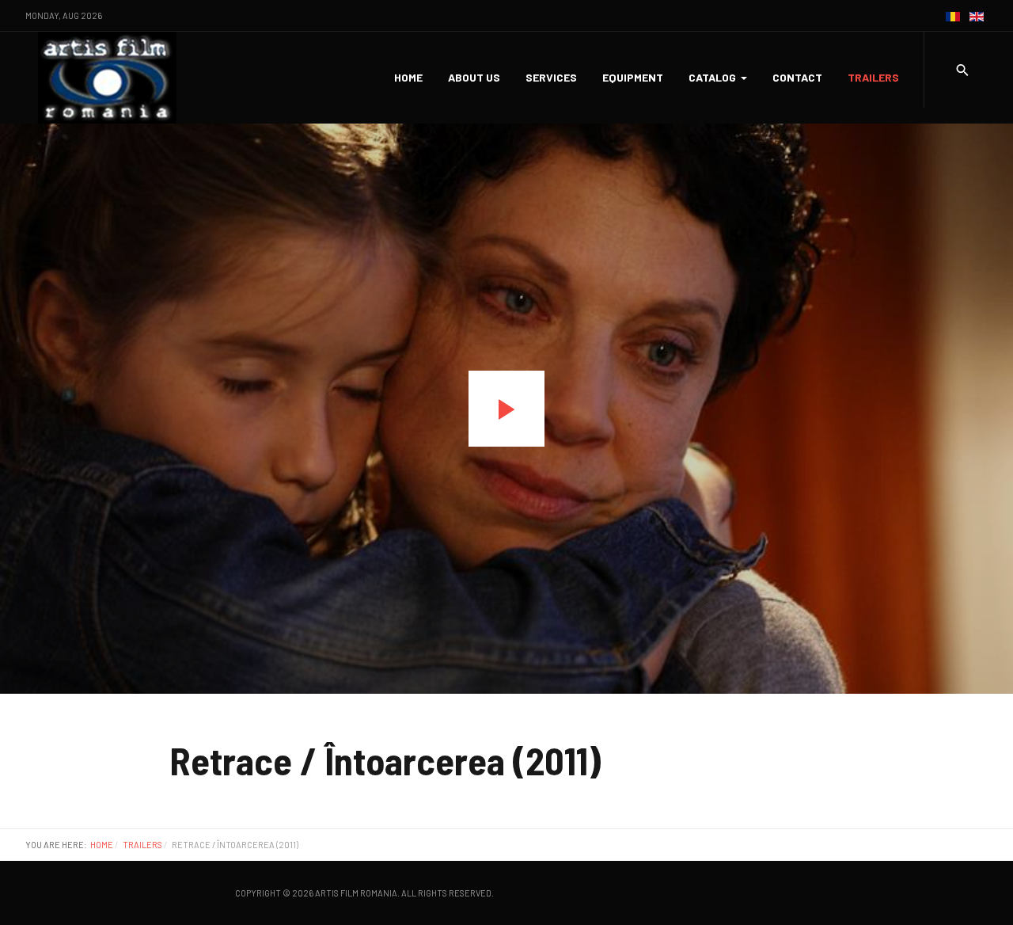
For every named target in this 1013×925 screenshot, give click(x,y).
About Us (474, 77)
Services (551, 77)
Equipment (632, 77)
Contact (797, 77)
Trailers (873, 77)
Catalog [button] (712, 77)
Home (408, 77)
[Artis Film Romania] (107, 78)
